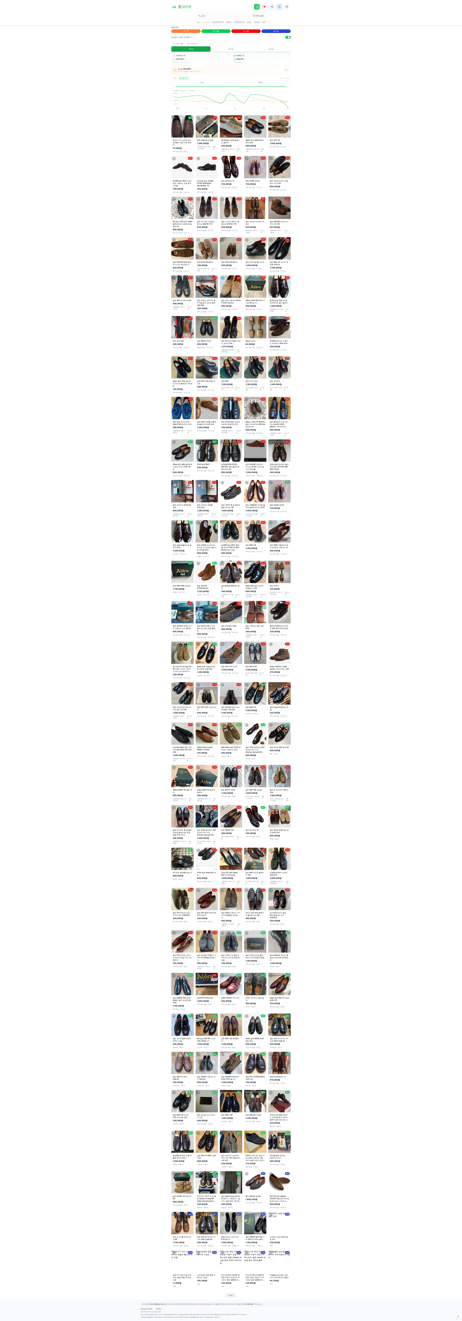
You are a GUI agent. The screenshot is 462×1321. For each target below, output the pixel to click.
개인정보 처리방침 (146, 1309)
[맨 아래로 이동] (458, 1316)
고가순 (271, 49)
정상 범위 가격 (183, 78)
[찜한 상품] (264, 7)
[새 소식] (279, 7)
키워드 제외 (193, 43)
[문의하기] (287, 7)
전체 (175, 78)
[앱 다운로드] (257, 7)
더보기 (231, 1295)
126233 (228, 22)
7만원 (201, 82)
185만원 (260, 82)
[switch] (288, 37)
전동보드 (257, 22)
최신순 (190, 49)
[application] (231, 102)
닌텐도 (249, 22)
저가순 (231, 49)
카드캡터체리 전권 (217, 22)
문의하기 (159, 1309)
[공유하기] (272, 7)
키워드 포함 (179, 43)
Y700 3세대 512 (239, 22)
